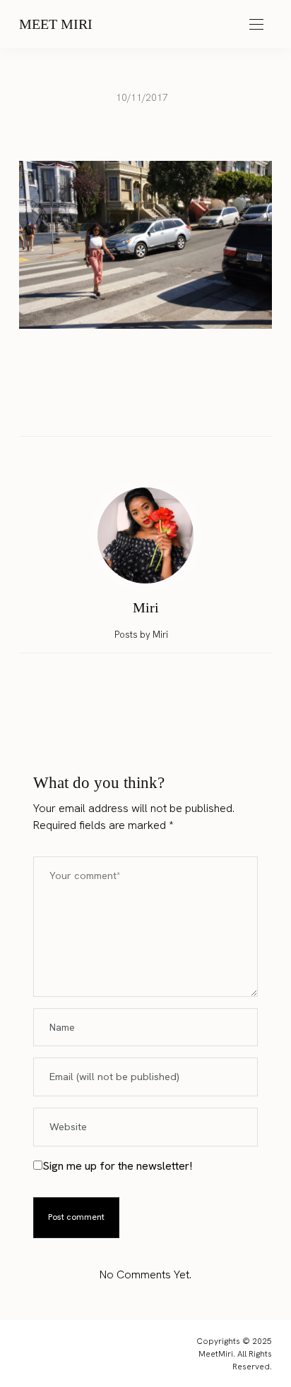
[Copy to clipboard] (186, 405)
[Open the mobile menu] (256, 25)
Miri (146, 607)
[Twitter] (132, 405)
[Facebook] (105, 405)
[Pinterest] (159, 405)
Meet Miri (56, 24)
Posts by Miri (142, 635)
